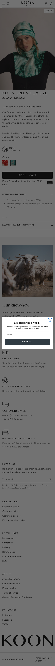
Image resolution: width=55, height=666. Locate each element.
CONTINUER (27, 342)
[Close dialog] (50, 320)
